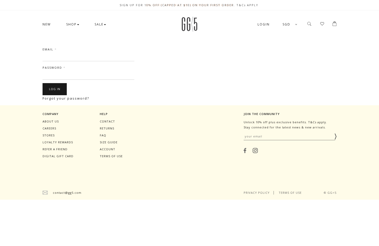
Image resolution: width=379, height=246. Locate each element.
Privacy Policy (257, 193)
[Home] (189, 30)
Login (264, 24)
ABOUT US (51, 121)
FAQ (103, 135)
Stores (49, 135)
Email (50, 49)
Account (107, 149)
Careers (49, 128)
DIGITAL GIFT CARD (58, 156)
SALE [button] (99, 24)
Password (54, 67)
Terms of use (111, 156)
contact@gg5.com (67, 193)
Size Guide (109, 142)
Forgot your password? (66, 98)
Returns (107, 128)
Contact (107, 121)
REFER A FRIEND (55, 149)
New (47, 24)
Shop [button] (71, 24)
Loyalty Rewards (58, 142)
